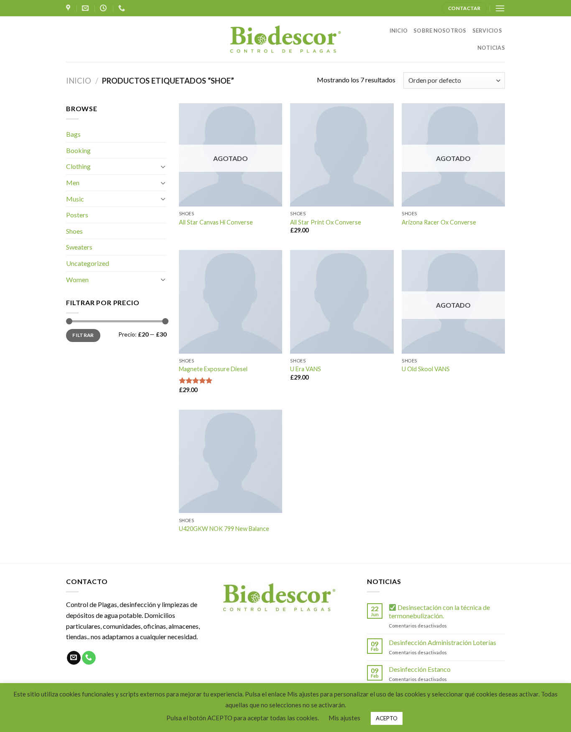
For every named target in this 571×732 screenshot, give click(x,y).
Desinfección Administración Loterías (442, 642)
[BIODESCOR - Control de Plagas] (285, 39)
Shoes (74, 231)
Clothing (78, 166)
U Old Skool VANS (426, 368)
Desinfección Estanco (420, 669)
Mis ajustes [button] (344, 718)
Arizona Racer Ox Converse (439, 222)
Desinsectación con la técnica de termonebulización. (439, 611)
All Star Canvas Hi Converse (216, 222)
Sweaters (79, 247)
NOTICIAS (491, 47)
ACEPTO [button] (387, 718)
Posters (77, 215)
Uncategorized (87, 263)
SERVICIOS (487, 30)
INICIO (399, 30)
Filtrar (83, 335)
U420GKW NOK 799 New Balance (224, 528)
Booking (78, 150)
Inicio (78, 80)
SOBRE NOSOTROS (439, 30)
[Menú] (500, 8)
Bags (73, 134)
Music (75, 199)
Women (77, 279)
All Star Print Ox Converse (325, 222)
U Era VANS (305, 368)
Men (72, 182)
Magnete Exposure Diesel (213, 368)
